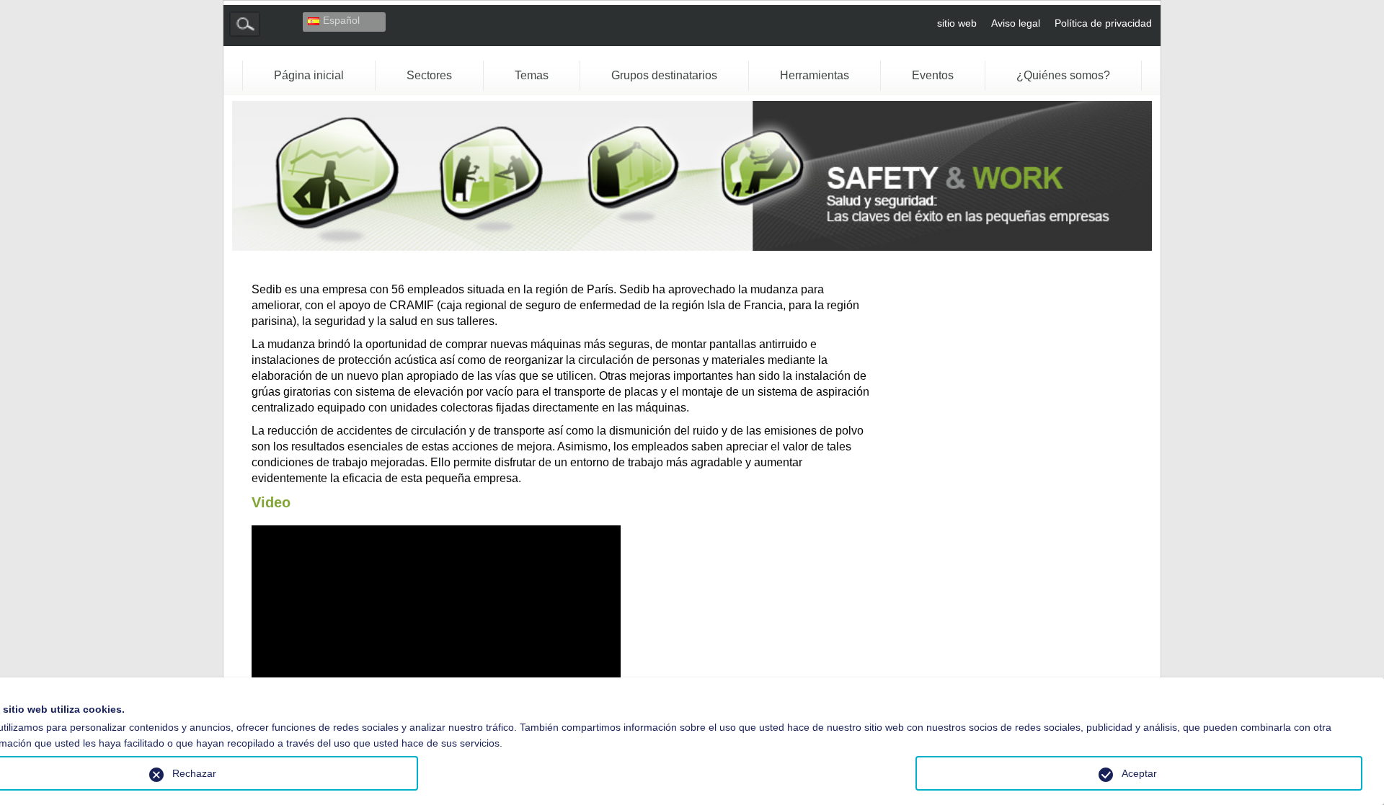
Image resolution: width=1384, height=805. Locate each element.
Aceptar (1139, 773)
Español (341, 20)
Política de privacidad (1103, 23)
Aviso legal (1015, 23)
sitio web (957, 23)
